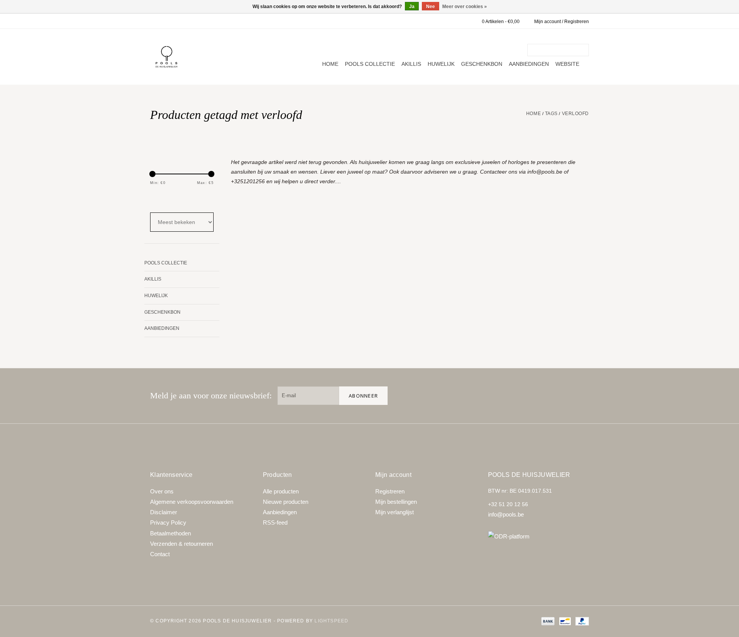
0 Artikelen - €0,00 (501, 21)
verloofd (575, 113)
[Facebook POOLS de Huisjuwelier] (530, 395)
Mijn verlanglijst (394, 512)
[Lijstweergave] (175, 199)
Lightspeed (331, 621)
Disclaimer (163, 512)
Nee (430, 6)
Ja (412, 6)
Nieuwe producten (285, 501)
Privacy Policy (168, 522)
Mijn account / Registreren (561, 21)
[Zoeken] (584, 50)
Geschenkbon (481, 64)
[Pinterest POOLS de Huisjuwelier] (555, 395)
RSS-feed (275, 522)
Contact (160, 554)
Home (330, 64)
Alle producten (281, 491)
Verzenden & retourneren (181, 543)
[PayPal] (581, 621)
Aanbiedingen (529, 64)
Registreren (390, 491)
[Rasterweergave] (155, 199)
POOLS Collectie (370, 64)
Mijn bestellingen (396, 501)
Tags (551, 113)
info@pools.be (506, 514)
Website (567, 64)
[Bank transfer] (547, 621)
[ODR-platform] (538, 536)
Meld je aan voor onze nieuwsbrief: (211, 395)
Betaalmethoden (170, 533)
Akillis (411, 64)
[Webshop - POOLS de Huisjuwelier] (166, 56)
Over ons (162, 491)
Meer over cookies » (464, 6)
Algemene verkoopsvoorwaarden (191, 501)
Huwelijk (441, 64)
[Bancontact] (564, 621)
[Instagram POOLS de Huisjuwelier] (579, 395)
